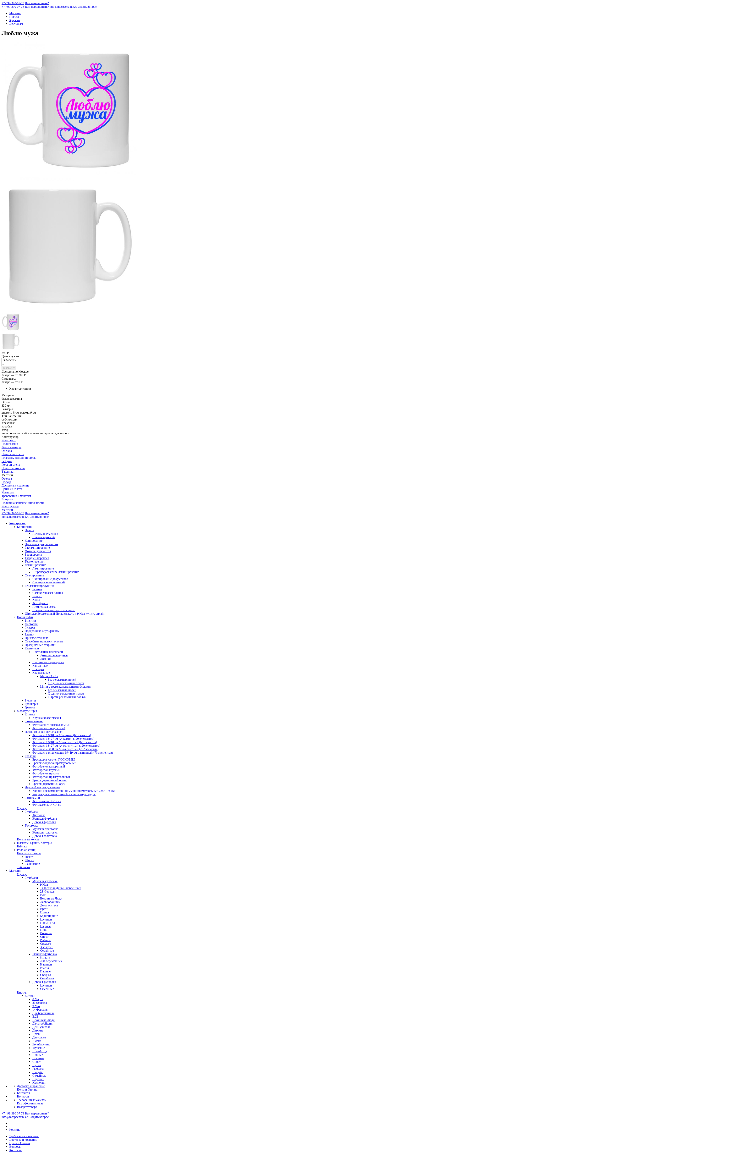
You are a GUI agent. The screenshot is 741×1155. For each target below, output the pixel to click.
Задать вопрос (87, 6)
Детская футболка (44, 822)
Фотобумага (40, 603)
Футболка (31, 811)
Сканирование (34, 575)
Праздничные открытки (40, 644)
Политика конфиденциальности (23, 502)
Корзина (14, 1129)
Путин (36, 1065)
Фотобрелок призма (45, 773)
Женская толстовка (45, 832)
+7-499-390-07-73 (13, 3)
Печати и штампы (13, 468)
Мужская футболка (45, 881)
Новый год (39, 1051)
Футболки (31, 877)
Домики (45, 658)
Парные (45, 926)
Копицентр (9, 440)
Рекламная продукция (39, 585)
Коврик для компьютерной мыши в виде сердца (64, 794)
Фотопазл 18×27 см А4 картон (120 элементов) (63, 738)
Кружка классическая (46, 717)
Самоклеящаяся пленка (47, 592)
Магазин (15, 13)
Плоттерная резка (44, 606)
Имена (44, 912)
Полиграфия (10, 443)
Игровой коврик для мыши (42, 787)
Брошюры (31, 704)
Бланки (29, 634)
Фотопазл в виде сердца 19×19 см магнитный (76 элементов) (72, 752)
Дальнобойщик (50, 902)
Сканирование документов (50, 578)
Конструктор (10, 506)
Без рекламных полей (62, 679)
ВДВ (43, 895)
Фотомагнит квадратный (48, 728)
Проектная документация (41, 544)
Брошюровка (33, 554)
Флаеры (30, 627)
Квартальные (41, 672)
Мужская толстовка (45, 829)
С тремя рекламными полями (67, 697)
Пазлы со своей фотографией (44, 731)
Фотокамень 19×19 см (46, 801)
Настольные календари (47, 651)
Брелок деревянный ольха (49, 780)
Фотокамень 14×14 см (46, 804)
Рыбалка (45, 940)
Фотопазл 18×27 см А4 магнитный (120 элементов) (66, 745)
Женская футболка (44, 818)
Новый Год (47, 922)
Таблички (8, 471)
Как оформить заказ (30, 1103)
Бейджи (7, 461)
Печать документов (45, 533)
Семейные (47, 950)
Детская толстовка (44, 836)
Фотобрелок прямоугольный (51, 776)
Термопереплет (35, 561)
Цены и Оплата (12, 489)
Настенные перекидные (48, 662)
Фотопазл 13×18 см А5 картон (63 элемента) (61, 735)
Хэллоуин (46, 947)
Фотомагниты (34, 721)
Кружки (14, 20)
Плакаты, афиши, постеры (19, 457)
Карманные (40, 665)
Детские (37, 1030)
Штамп (29, 860)
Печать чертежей (43, 537)
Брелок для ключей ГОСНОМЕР (53, 759)
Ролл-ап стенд (11, 464)
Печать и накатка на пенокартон (53, 610)
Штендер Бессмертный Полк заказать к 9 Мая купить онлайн (65, 613)
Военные (46, 933)
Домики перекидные (54, 655)
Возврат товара (27, 1106)
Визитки (30, 620)
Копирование (33, 540)
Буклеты (30, 700)
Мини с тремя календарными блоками (65, 686)
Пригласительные (36, 638)
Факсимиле (32, 863)
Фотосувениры (11, 447)
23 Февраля (47, 891)
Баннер (37, 589)
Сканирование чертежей (48, 582)
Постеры (38, 669)
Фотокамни (32, 797)
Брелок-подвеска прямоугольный (54, 763)
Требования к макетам (16, 496)
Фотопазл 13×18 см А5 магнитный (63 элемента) (64, 742)
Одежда (7, 450)
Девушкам (16, 23)
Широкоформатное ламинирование (55, 572)
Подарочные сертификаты (42, 631)
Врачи (44, 908)
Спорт (44, 936)
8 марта (45, 957)
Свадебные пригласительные (44, 641)
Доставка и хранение (15, 485)
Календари (32, 648)
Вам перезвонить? (37, 3)
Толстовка (31, 825)
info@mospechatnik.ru (63, 6)
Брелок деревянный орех (48, 783)
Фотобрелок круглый (46, 770)
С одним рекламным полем (66, 683)
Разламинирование (37, 547)
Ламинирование (35, 565)
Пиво (43, 929)
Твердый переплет (37, 558)
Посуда (14, 16)
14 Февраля (39, 1009)
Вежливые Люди (51, 898)
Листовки (31, 624)
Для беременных (51, 961)
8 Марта (37, 999)
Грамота (30, 707)
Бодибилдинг (49, 915)
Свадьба (45, 943)
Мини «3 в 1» (49, 676)
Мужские (38, 1047)
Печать (29, 530)
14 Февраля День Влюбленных (60, 888)
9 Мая (44, 884)
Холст (36, 599)
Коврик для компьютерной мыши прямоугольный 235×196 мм (73, 790)
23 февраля (39, 1002)
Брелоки (30, 756)
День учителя (49, 905)
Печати (29, 856)
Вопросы (8, 499)
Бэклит (37, 596)
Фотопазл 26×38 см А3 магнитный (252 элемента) (65, 749)
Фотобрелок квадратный (48, 766)
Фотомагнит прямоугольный (51, 724)
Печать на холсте (13, 454)
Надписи (46, 919)
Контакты (8, 492)
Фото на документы (38, 551)
